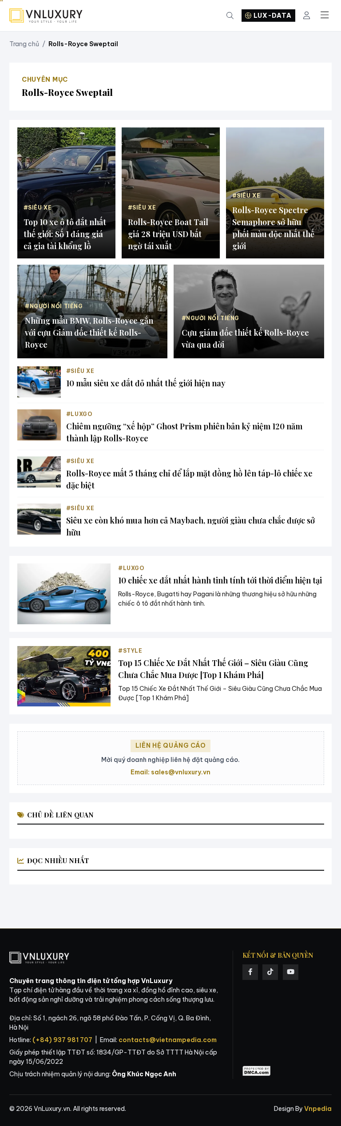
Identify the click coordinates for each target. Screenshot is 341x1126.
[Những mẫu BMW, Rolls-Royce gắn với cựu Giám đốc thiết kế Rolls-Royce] (92, 312)
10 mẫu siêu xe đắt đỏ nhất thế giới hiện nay (146, 383)
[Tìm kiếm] (230, 15)
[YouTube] (290, 972)
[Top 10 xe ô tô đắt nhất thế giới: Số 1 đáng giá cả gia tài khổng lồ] (66, 192)
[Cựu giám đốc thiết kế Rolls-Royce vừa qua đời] (249, 312)
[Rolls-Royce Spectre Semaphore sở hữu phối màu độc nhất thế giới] (275, 192)
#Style (130, 650)
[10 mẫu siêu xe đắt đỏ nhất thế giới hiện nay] (39, 381)
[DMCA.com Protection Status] (256, 1071)
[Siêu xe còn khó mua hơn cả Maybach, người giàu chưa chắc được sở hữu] (39, 519)
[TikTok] (270, 972)
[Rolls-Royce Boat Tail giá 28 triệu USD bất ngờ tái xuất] (171, 192)
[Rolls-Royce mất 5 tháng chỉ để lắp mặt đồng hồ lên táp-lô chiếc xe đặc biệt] (39, 472)
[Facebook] (250, 972)
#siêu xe (80, 371)
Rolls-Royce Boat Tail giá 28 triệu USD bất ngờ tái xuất (168, 234)
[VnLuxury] (46, 15)
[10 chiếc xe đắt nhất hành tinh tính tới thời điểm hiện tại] (64, 593)
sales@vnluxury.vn (180, 772)
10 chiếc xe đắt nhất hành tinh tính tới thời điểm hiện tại (220, 580)
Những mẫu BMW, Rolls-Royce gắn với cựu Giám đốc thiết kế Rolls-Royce (89, 332)
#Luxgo (79, 414)
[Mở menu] (324, 15)
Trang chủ (24, 44)
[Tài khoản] (306, 15)
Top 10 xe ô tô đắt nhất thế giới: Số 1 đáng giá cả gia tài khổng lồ (65, 234)
